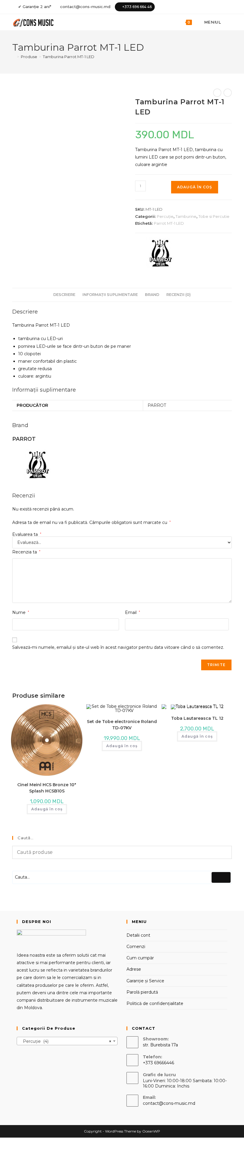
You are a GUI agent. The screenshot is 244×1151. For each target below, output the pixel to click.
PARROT (157, 405)
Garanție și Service (145, 981)
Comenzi (135, 946)
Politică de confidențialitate (154, 1003)
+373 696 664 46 (137, 6)
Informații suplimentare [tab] (110, 294)
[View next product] (227, 93)
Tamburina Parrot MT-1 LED (68, 56)
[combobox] (67, 1041)
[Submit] (221, 877)
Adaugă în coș (194, 187)
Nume (20, 612)
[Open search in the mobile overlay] (229, 22)
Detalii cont (138, 935)
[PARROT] (160, 252)
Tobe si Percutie (213, 216)
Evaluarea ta (26, 534)
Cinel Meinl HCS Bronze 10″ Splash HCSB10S (46, 788)
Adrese (133, 969)
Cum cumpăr (140, 958)
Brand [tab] (152, 294)
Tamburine (186, 216)
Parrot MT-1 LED (169, 223)
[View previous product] (217, 93)
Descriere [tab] (64, 294)
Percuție (165, 216)
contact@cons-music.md (85, 6)
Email (132, 612)
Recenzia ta (26, 552)
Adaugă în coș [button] (46, 809)
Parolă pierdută (142, 992)
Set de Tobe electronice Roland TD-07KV (122, 724)
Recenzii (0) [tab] (178, 294)
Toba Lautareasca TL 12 (197, 718)
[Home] (13, 56)
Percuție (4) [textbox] (65, 1041)
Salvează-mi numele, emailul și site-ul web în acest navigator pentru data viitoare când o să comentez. (118, 647)
